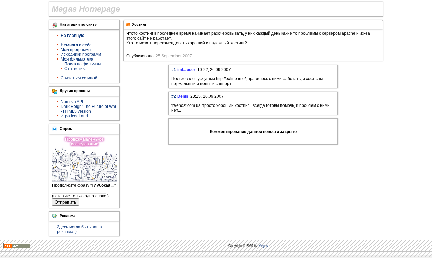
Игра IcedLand (74, 116)
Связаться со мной (79, 78)
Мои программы (76, 49)
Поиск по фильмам (82, 64)
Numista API (72, 101)
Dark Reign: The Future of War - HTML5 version (88, 109)
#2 (173, 96)
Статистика (75, 68)
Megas (263, 246)
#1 (173, 69)
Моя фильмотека (77, 59)
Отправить (65, 202)
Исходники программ (81, 54)
